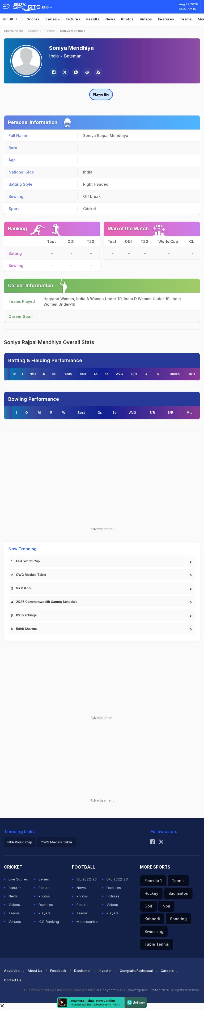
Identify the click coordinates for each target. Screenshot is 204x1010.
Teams (186, 19)
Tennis (178, 880)
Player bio (101, 94)
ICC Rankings (26, 615)
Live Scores (18, 879)
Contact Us (12, 980)
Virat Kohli (24, 588)
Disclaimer (82, 971)
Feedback (58, 971)
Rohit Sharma (26, 629)
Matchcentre (87, 921)
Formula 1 (153, 880)
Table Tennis (156, 944)
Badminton (178, 893)
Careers (167, 971)
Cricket (10, 19)
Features (166, 19)
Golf (148, 906)
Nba (166, 906)
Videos (146, 19)
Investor (105, 971)
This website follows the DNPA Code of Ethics (59, 990)
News (110, 19)
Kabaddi (152, 918)
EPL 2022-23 (117, 879)
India (54, 56)
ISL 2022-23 (86, 879)
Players (49, 31)
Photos (127, 19)
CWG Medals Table (31, 575)
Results (93, 19)
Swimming (153, 931)
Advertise (12, 971)
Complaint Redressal (136, 971)
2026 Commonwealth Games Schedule (47, 602)
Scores (33, 19)
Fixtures (73, 19)
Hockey (151, 893)
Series (51, 19)
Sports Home (13, 31)
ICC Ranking (49, 921)
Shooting (178, 918)
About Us (35, 971)
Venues (14, 921)
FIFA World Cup (28, 561)
